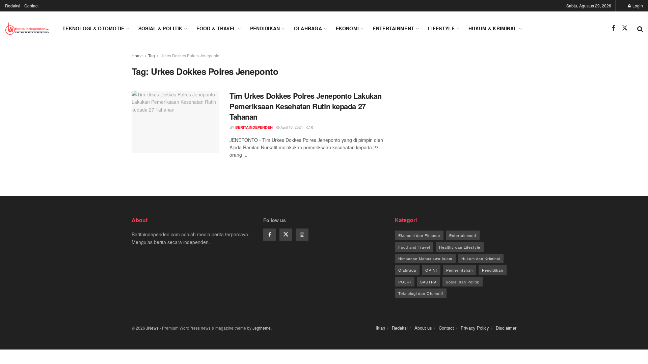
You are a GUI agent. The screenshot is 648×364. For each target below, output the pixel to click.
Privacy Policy (475, 328)
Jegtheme (261, 328)
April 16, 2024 (291, 127)
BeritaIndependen (254, 127)
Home (137, 55)
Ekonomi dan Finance (419, 235)
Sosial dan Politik (462, 281)
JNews (152, 328)
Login (637, 5)
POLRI (404, 281)
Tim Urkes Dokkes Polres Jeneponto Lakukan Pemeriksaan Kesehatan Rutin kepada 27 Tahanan (306, 106)
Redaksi (12, 5)
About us (423, 328)
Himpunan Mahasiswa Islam (425, 258)
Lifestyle (441, 28)
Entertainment (393, 28)
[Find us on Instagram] (302, 235)
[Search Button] (640, 28)
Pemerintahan (459, 270)
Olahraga (308, 28)
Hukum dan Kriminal (480, 258)
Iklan (380, 328)
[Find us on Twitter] (625, 28)
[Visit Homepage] (28, 28)
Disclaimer (506, 328)
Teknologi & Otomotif (93, 28)
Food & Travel (216, 28)
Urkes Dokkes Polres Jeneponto (189, 55)
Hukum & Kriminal (492, 28)
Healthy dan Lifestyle (459, 247)
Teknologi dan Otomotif (420, 293)
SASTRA (428, 281)
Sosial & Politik (160, 28)
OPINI (431, 270)
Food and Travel (414, 247)
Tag (151, 55)
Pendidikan (265, 28)
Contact (31, 5)
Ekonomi (347, 28)
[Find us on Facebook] (613, 28)
